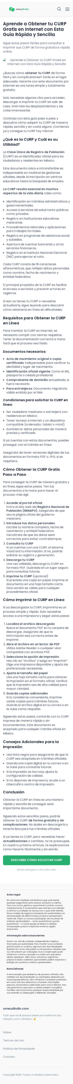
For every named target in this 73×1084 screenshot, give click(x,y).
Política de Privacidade (19, 1049)
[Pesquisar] (59, 9)
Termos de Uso (13, 1040)
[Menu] (67, 9)
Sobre (7, 1032)
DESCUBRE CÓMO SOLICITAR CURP (36, 860)
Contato (9, 1057)
